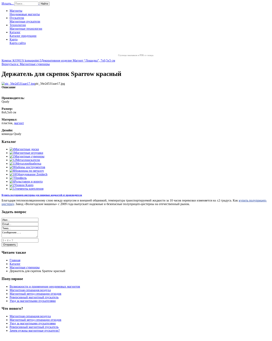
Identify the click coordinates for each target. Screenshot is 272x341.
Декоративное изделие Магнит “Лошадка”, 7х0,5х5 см (78, 60)
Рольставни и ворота (28, 181)
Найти (44, 3)
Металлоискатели (28, 160)
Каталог (23, 33)
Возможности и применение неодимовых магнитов (45, 286)
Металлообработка (28, 163)
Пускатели (25, 19)
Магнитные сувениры (29, 156)
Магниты (25, 12)
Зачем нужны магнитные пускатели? (35, 330)
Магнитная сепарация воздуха (30, 290)
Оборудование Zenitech (31, 174)
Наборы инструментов (29, 167)
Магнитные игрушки (28, 152)
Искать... (8, 3)
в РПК (141, 55)
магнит (19, 123)
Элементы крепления (28, 188)
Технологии (26, 26)
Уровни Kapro (23, 185)
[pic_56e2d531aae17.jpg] (18, 83)
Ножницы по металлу (29, 170)
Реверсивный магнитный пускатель (34, 297)
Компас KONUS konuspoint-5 (21, 60)
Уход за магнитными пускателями (33, 301)
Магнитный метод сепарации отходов (35, 293)
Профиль (20, 178)
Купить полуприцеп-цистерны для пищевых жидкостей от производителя (42, 195)
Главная (15, 260)
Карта (18, 41)
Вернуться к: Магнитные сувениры (26, 64)
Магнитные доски (26, 149)
